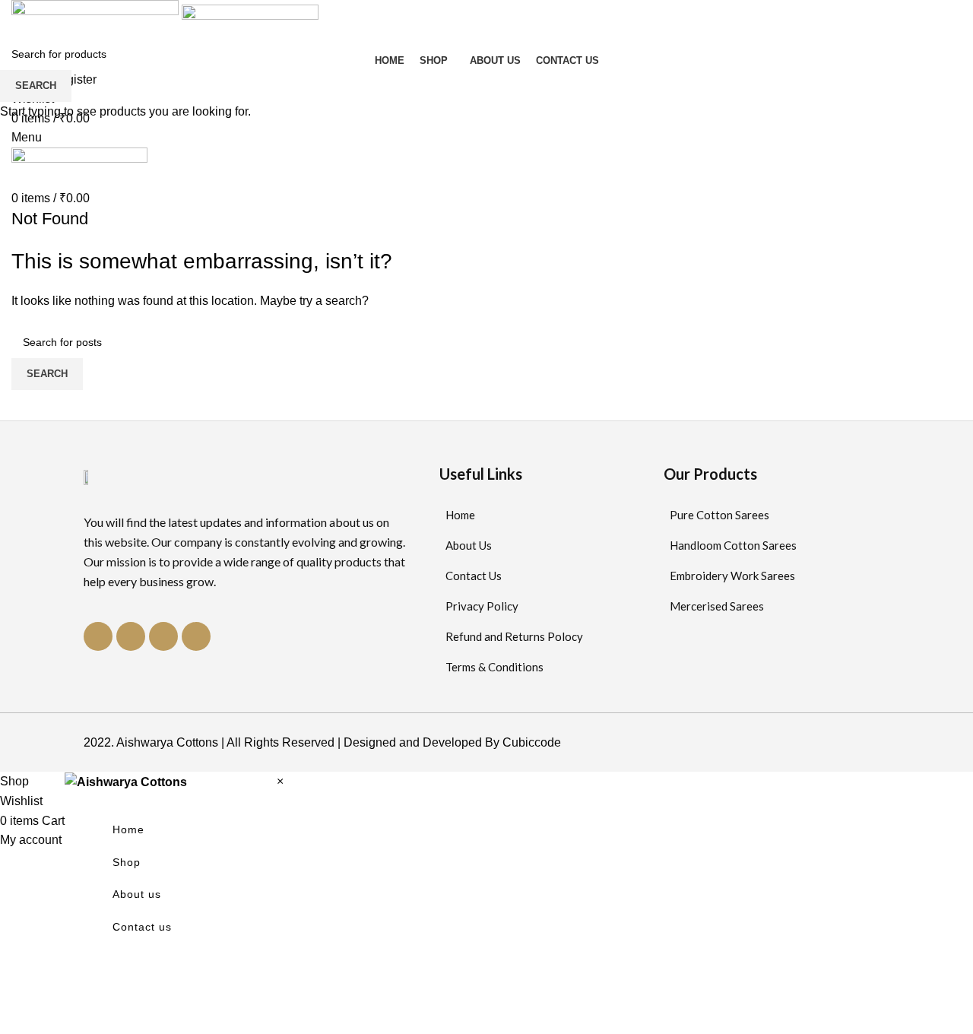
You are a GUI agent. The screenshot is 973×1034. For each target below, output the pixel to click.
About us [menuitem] (137, 894)
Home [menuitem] (128, 829)
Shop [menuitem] (127, 862)
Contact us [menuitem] (142, 927)
